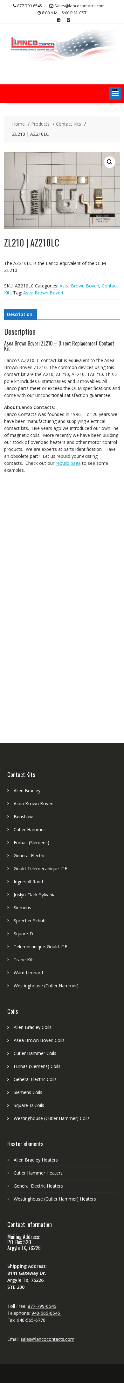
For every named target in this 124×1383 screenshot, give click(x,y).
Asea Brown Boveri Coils (39, 1040)
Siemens (22, 908)
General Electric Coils (35, 1079)
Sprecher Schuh (29, 921)
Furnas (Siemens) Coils (37, 1066)
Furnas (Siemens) (31, 843)
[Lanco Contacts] (62, 59)
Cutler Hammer (29, 830)
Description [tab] (19, 314)
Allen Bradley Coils (33, 1027)
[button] (115, 93)
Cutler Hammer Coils (35, 1053)
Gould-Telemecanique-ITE (40, 869)
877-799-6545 (42, 1306)
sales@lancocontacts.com (47, 1339)
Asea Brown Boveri (79, 286)
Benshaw (23, 816)
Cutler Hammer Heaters (38, 1173)
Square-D (23, 934)
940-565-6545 (46, 1313)
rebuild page (68, 463)
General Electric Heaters (38, 1186)
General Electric (29, 856)
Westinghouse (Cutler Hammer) (46, 986)
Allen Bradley (27, 790)
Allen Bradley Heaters (36, 1160)
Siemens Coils (28, 1092)
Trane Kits (24, 960)
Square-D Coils (29, 1105)
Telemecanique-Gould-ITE (40, 947)
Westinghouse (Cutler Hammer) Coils (52, 1118)
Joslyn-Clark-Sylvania (35, 895)
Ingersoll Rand (28, 882)
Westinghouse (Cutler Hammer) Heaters (55, 1199)
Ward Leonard (28, 973)
